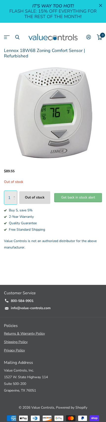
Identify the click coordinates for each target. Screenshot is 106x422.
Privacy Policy (14, 350)
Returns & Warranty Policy (24, 333)
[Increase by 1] (15, 193)
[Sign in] (88, 37)
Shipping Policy (16, 342)
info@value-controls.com (31, 308)
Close (100, 5)
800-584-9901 (22, 300)
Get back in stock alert (78, 197)
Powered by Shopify (71, 407)
